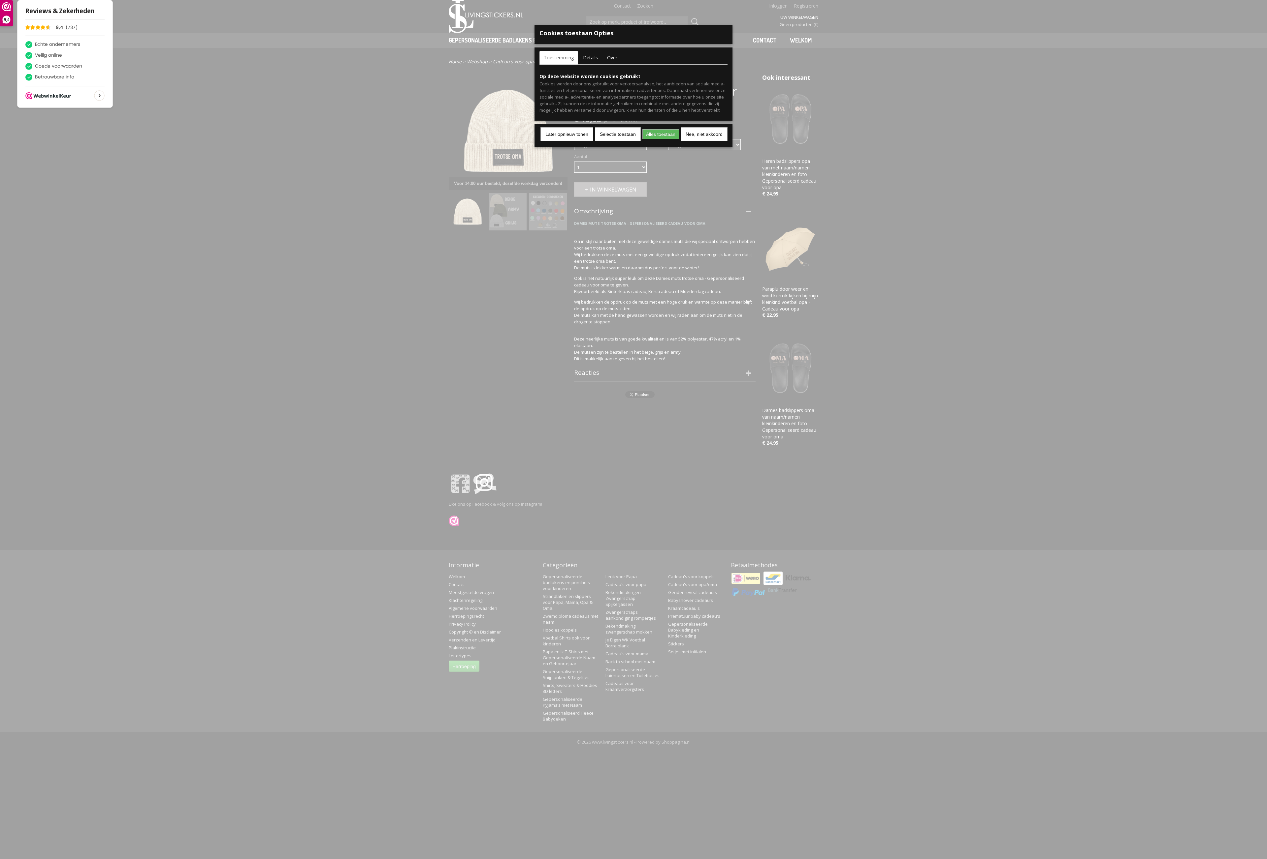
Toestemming (559, 57)
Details (590, 57)
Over (612, 57)
